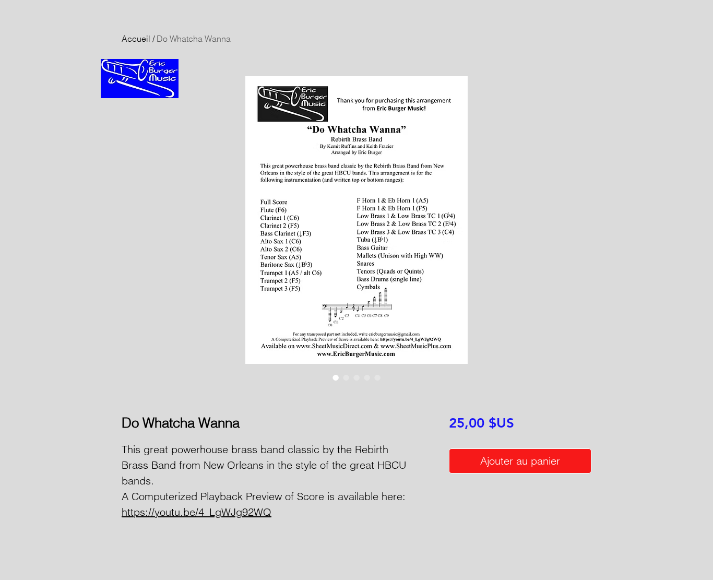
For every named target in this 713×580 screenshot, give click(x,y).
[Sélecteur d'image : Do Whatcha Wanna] (335, 377)
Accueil (136, 38)
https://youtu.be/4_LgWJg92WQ (196, 511)
